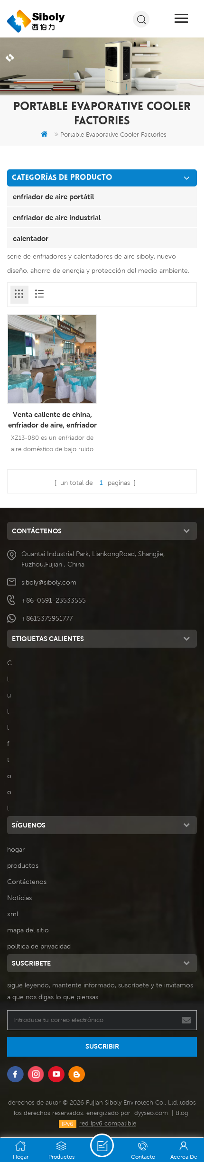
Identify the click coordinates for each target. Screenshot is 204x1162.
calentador (30, 238)
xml (12, 914)
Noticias (19, 898)
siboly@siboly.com (48, 582)
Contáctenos (26, 881)
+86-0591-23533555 (53, 600)
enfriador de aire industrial (57, 217)
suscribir (102, 1046)
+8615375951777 (47, 618)
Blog (182, 1112)
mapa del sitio (28, 930)
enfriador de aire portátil (53, 196)
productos (22, 865)
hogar (16, 849)
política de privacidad (39, 946)
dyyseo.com (151, 1112)
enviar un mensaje (102, 1145)
